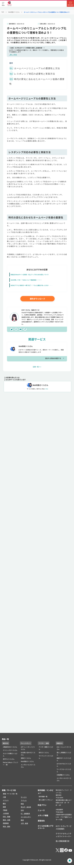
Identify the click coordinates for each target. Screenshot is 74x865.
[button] (3, 3)
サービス (24, 797)
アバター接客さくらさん (46, 748)
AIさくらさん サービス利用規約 (63, 827)
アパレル (24, 800)
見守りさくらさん (8, 759)
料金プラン (42, 805)
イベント (6, 800)
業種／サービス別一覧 (10, 794)
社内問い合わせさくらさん (28, 753)
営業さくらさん (26, 758)
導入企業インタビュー (46, 800)
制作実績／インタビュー (45, 791)
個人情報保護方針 (63, 841)
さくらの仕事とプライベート (45, 827)
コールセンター (26, 817)
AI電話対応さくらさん (10, 747)
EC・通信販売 (25, 814)
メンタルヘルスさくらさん (28, 766)
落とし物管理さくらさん (64, 753)
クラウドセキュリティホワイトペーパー (63, 835)
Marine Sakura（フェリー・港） (10, 763)
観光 (4, 804)
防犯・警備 (6, 817)
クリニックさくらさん (10, 750)
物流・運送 (6, 826)
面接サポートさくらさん (64, 759)
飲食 (22, 804)
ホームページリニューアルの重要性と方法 (37, 68)
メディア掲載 (43, 815)
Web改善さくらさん (14, 12)
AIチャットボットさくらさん (28, 748)
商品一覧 (5, 739)
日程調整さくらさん (63, 775)
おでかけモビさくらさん (64, 765)
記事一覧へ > (37, 367)
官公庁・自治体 (26, 807)
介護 (4, 797)
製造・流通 (6, 820)
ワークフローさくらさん (64, 770)
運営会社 (41, 820)
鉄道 (22, 820)
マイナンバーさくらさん (46, 757)
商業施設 (6, 823)
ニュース (41, 810)
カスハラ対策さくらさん (10, 754)
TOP (2, 12)
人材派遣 (6, 813)
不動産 (5, 810)
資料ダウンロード (37, 298)
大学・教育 (24, 823)
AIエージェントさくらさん (64, 748)
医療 (4, 807)
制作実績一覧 (43, 796)
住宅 (22, 810)
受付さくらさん (44, 752)
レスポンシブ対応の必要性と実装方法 (34, 74)
